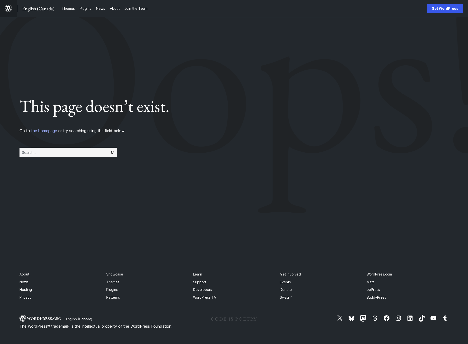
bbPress (373, 289)
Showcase (114, 274)
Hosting (26, 289)
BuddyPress (376, 297)
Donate (286, 289)
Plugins (112, 289)
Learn (197, 274)
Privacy (25, 297)
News (24, 282)
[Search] (112, 152)
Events (285, 282)
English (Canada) (79, 319)
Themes (112, 282)
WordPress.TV (204, 297)
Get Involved (290, 274)
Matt (370, 282)
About (24, 274)
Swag (286, 297)
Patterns (113, 297)
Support (199, 282)
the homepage (44, 130)
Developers (202, 289)
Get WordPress (445, 8)
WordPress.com (379, 274)
